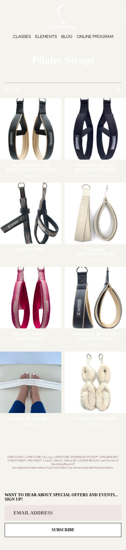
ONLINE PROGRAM (95, 36)
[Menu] (6, 14)
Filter (16, 89)
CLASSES (22, 36)
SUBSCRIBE (63, 530)
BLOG (66, 36)
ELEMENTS (46, 36)
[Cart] (119, 14)
